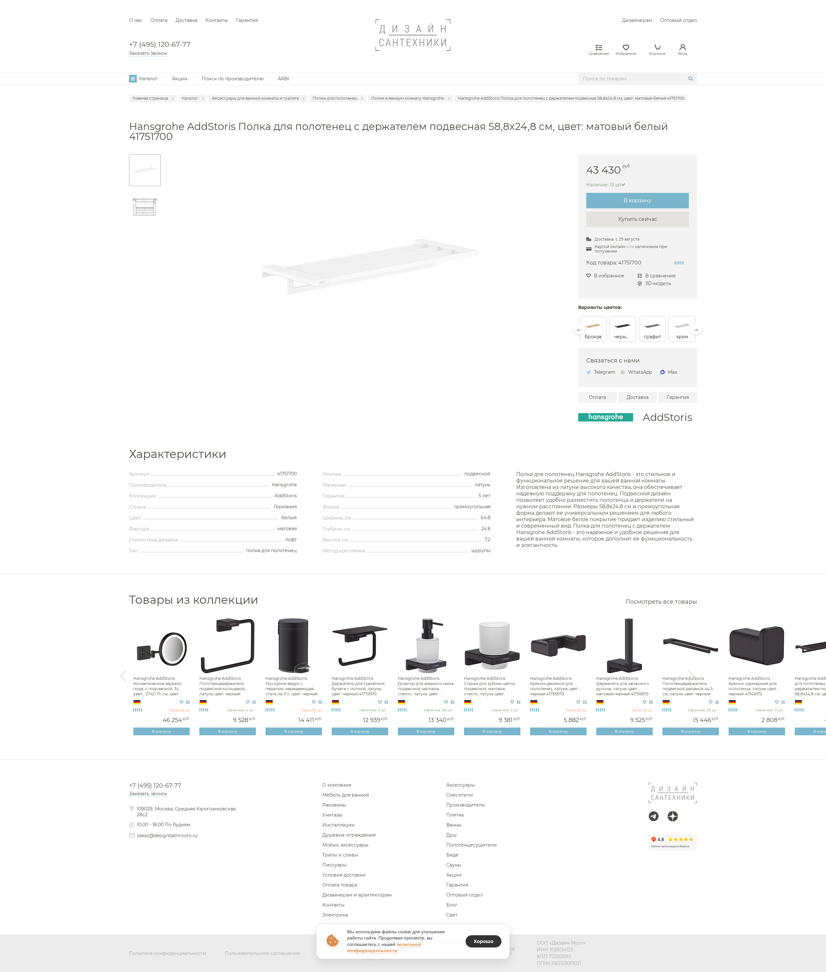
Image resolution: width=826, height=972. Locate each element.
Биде (452, 855)
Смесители (459, 795)
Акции (179, 78)
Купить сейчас (637, 219)
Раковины (334, 805)
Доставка (186, 20)
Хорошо (483, 941)
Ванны (453, 825)
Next (696, 329)
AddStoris (667, 417)
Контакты (217, 20)
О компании (336, 785)
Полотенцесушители (471, 845)
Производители (465, 805)
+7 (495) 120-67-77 (160, 44)
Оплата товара (339, 885)
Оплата (158, 20)
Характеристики (177, 454)
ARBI (283, 78)
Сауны (453, 865)
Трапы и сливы (340, 855)
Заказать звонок (148, 53)
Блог (452, 905)
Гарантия (247, 20)
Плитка (455, 815)
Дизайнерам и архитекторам (357, 895)
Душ (451, 835)
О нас (135, 20)
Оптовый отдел (678, 20)
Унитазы (332, 815)
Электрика (335, 915)
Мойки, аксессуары (345, 845)
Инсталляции (338, 825)
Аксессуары (460, 785)
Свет (452, 915)
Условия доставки (344, 875)
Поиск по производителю (233, 78)
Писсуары (334, 865)
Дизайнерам (637, 20)
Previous (579, 329)
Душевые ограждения (349, 835)
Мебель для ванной (345, 795)
